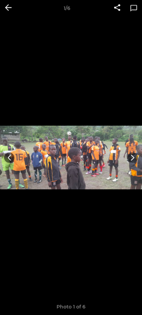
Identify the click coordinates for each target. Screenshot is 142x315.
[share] (117, 8)
